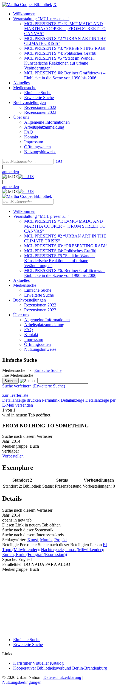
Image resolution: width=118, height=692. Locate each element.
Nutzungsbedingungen (21, 682)
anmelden (10, 171)
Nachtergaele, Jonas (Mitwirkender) (72, 549)
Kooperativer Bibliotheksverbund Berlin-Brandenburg (60, 668)
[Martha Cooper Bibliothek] (27, 4)
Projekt (60, 539)
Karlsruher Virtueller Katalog (38, 663)
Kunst (32, 539)
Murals (46, 539)
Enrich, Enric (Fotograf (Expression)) (34, 554)
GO (59, 161)
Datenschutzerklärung (62, 677)
